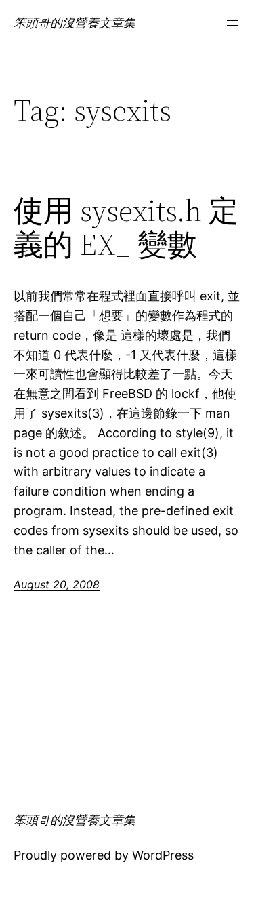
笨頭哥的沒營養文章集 (74, 23)
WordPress (163, 855)
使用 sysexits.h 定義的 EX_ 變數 (126, 228)
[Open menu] (232, 23)
